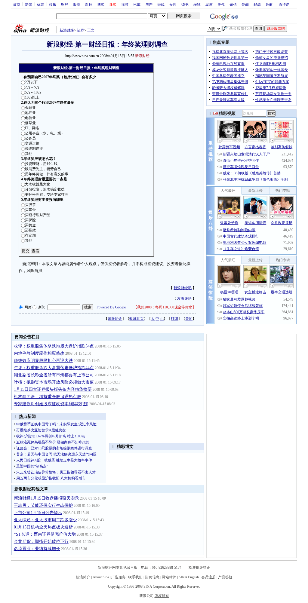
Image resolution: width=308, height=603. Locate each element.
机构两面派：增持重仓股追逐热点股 (47, 396)
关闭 (188, 319)
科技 (88, 4)
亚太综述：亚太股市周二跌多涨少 (45, 520)
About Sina (101, 577)
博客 (100, 4)
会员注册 (208, 577)
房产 (148, 4)
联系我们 (135, 577)
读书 (185, 4)
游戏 (161, 4)
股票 (76, 4)
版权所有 (162, 596)
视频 (124, 4)
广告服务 (118, 577)
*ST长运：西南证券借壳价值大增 (45, 534)
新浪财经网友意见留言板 (117, 567)
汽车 (136, 4)
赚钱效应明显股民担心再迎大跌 (43, 360)
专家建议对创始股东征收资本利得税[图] (51, 404)
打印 (174, 319)
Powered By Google (111, 307)
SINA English (189, 577)
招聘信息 (152, 577)
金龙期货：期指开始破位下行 (41, 541)
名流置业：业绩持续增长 (37, 548)
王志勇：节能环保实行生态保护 (43, 505)
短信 (233, 4)
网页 (28, 307)
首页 (16, 4)
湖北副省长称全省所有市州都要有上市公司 (54, 375)
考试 (197, 4)
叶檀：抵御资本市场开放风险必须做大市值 (54, 382)
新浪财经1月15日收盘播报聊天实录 (46, 498)
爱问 (245, 4)
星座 (209, 4)
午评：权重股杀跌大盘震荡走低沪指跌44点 (54, 368)
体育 (40, 4)
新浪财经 (67, 30)
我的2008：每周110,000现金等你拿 (164, 307)
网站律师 (169, 577)
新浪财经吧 (183, 288)
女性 (173, 4)
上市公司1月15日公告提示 (38, 512)
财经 (64, 4)
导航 (269, 4)
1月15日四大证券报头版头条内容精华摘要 (53, 389)
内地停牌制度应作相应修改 (39, 353)
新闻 (28, 4)
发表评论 (184, 298)
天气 (221, 4)
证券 (80, 30)
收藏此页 (136, 319)
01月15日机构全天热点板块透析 (43, 527)
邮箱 (257, 4)
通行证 (284, 4)
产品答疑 (225, 577)
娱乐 (52, 4)
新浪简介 (83, 577)
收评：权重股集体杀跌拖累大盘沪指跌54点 (54, 346)
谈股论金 (115, 319)
